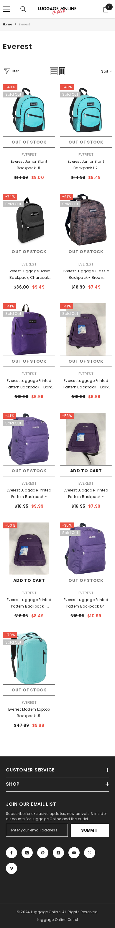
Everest (24, 24)
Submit (90, 830)
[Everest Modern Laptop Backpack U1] (29, 658)
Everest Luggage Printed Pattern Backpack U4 (86, 603)
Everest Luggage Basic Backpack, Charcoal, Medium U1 (29, 274)
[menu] (6, 9)
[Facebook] (11, 852)
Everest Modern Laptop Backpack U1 (29, 712)
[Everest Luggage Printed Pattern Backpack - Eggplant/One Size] (29, 439)
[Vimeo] (11, 868)
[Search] (23, 9)
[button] (54, 71)
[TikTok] (58, 852)
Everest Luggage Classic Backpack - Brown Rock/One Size (86, 274)
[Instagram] (27, 852)
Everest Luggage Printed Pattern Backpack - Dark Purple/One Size (29, 384)
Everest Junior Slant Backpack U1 (29, 164)
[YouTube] (74, 852)
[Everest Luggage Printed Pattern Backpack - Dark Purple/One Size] (29, 329)
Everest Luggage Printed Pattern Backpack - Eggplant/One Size (29, 494)
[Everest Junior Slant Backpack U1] (29, 110)
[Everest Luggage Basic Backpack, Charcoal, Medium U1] (29, 220)
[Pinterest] (42, 852)
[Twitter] (89, 852)
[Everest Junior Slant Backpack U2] (86, 110)
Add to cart (86, 471)
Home (7, 24)
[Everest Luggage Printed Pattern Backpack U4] (86, 548)
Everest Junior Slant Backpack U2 (86, 164)
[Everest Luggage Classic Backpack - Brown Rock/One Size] (86, 220)
